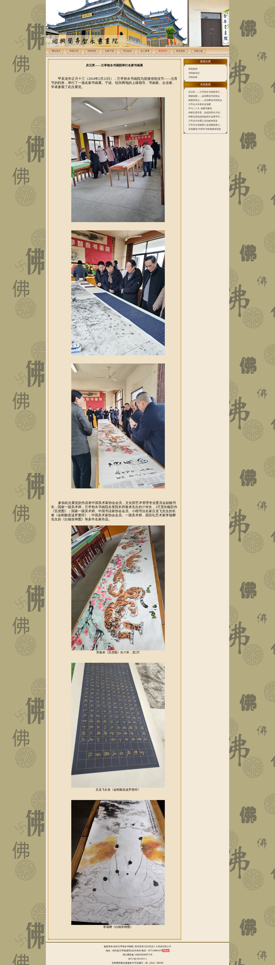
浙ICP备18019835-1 (137, 959)
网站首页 (56, 51)
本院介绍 (73, 51)
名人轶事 (144, 51)
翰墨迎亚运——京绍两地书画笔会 (205, 100)
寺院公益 (198, 51)
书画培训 (91, 51)
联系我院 (180, 51)
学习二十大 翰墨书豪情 (200, 108)
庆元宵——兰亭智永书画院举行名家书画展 (209, 92)
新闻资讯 (162, 51)
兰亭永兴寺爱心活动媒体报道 (203, 120)
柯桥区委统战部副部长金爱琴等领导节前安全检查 (213, 116)
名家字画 (109, 51)
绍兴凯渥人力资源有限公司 (157, 946)
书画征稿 (192, 77)
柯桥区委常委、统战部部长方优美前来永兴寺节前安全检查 (217, 112)
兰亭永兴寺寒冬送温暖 (199, 104)
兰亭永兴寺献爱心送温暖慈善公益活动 (207, 125)
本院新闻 (192, 69)
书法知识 (127, 51)
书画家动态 (194, 73)
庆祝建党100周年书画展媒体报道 (204, 129)
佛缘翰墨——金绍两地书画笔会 (204, 96)
